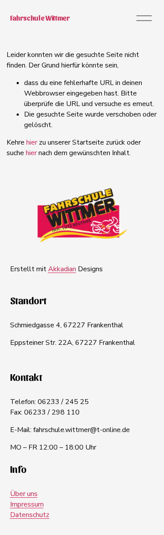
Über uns (24, 494)
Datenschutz (29, 515)
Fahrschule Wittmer (40, 18)
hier (31, 142)
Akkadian (62, 269)
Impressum (27, 504)
